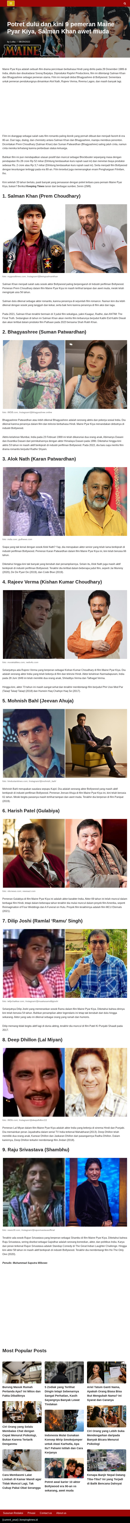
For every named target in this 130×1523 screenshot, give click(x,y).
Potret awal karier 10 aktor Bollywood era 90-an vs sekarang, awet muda (62, 1486)
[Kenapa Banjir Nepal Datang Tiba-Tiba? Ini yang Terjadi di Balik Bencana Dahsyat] (106, 1460)
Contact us (46, 1513)
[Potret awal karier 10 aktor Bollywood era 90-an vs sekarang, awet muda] (64, 1468)
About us (61, 1513)
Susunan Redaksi (13, 1513)
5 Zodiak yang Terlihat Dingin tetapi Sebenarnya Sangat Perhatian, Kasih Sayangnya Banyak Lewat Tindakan (62, 1396)
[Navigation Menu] (11, 3)
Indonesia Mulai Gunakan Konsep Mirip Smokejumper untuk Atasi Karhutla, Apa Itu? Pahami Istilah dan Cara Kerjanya (64, 1444)
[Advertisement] (65, 110)
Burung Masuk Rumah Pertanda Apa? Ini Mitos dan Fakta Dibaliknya (21, 1391)
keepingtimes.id (29, 1519)
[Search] (125, 3)
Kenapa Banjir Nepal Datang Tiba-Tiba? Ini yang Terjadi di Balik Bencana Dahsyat (106, 1479)
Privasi (31, 1513)
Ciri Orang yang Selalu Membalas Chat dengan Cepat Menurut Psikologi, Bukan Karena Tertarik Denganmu (19, 1435)
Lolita (13, 41)
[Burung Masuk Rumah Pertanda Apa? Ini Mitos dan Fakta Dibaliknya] (22, 1372)
